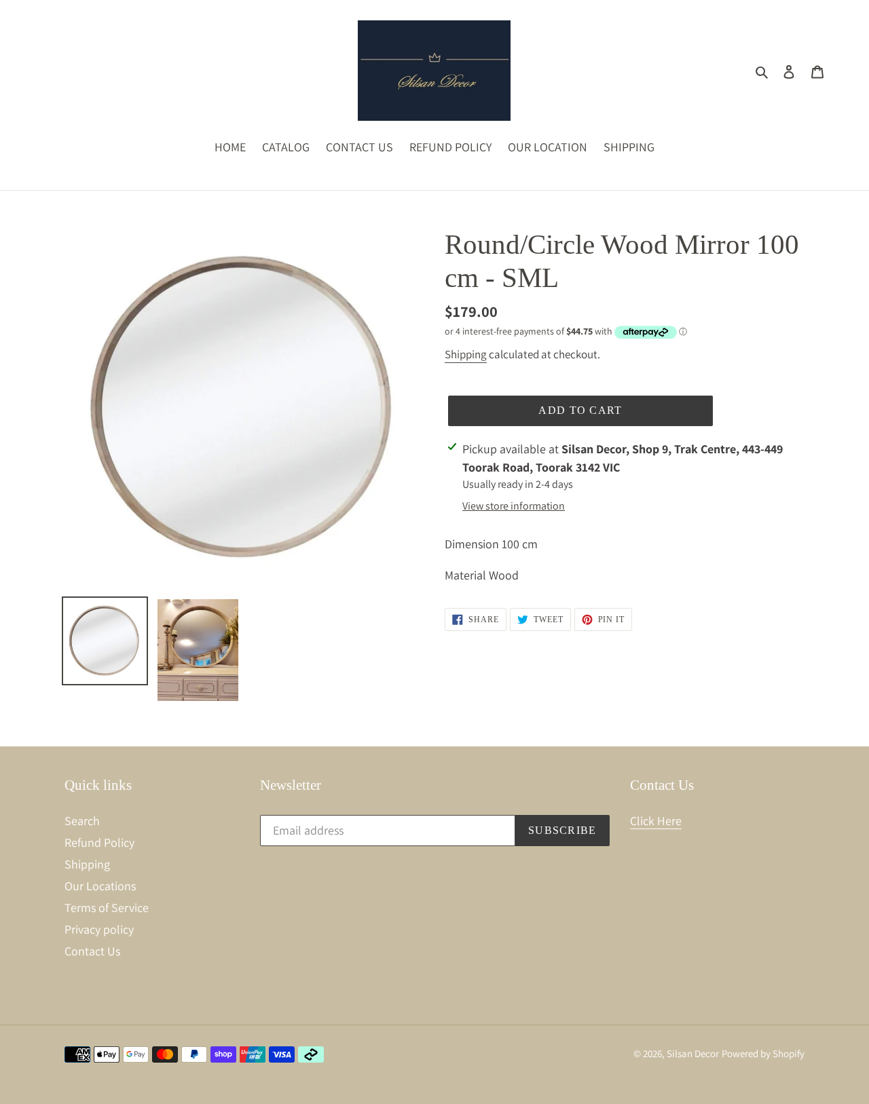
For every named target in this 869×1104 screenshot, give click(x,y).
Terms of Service (106, 907)
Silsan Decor (693, 1053)
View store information (513, 506)
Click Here (656, 821)
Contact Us (92, 951)
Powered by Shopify (763, 1053)
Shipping (466, 354)
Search (82, 821)
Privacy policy (99, 929)
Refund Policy (99, 842)
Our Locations (100, 886)
